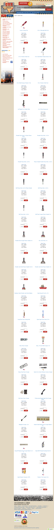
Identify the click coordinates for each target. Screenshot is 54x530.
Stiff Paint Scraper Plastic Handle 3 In (43, 214)
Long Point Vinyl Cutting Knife (24, 319)
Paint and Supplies (6, 31)
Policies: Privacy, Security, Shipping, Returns (22, 509)
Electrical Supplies (6, 33)
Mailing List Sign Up (6, 56)
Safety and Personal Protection (6, 43)
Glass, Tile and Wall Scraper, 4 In (43, 345)
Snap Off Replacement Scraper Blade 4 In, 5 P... (24, 451)
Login (43, 4)
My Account (38, 4)
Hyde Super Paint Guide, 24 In (43, 319)
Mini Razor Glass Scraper (24, 398)
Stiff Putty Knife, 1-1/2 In (43, 188)
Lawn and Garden (6, 22)
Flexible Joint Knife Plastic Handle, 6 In (43, 266)
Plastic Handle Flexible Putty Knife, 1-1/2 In (43, 161)
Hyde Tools (24, 33)
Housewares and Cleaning (6, 29)
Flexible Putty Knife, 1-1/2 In (43, 135)
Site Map (4, 60)
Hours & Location (17, 508)
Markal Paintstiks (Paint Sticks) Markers (7, 47)
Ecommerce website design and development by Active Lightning (26, 527)
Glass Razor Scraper (24, 345)
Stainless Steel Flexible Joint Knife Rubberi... (24, 293)
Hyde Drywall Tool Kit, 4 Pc (43, 293)
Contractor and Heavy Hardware (7, 27)
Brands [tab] (10, 15)
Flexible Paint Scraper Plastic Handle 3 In (23, 240)
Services (5, 50)
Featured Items (5, 21)
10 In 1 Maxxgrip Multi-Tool (43, 30)
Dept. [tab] (4, 15)
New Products (5, 54)
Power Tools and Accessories (6, 37)
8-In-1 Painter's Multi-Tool (43, 82)
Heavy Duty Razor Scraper (23, 372)
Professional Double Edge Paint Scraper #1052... (43, 399)
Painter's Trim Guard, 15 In (43, 477)
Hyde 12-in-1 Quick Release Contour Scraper (43, 372)
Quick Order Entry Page (7, 55)
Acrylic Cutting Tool (24, 30)
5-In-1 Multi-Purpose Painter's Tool (24, 82)
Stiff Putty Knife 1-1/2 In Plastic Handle (24, 188)
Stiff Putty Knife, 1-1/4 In (24, 214)
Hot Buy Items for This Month (7, 19)
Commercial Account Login (19, 507)
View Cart (42, 12)
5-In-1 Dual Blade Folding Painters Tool (43, 56)
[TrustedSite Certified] (48, 5)
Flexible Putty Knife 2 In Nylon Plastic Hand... (24, 136)
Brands (19, 506)
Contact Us (42, 1)
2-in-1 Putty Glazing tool (43, 109)
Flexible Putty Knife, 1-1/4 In (24, 161)
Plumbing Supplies (6, 32)
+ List (22, 42)
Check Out (47, 12)
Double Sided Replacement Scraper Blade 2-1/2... (43, 425)
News (33, 508)
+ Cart (26, 42)
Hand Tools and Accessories (6, 35)
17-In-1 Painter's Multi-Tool (23, 56)
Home (51, 1)
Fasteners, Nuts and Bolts (7, 41)
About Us (47, 1)
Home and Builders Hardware (6, 25)
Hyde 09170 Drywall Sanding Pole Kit (43, 450)
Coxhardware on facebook (6, 62)
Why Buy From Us (6, 59)
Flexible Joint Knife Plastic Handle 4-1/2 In (23, 266)
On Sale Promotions (33, 506)
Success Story (38, 508)
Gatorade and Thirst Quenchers (6, 45)
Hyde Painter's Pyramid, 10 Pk (24, 477)
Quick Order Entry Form (30, 507)
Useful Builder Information (8, 57)
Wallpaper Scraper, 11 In (24, 424)
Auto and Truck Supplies (7, 23)
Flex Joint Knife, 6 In (43, 240)
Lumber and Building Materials (7, 40)
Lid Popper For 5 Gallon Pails (24, 109)
